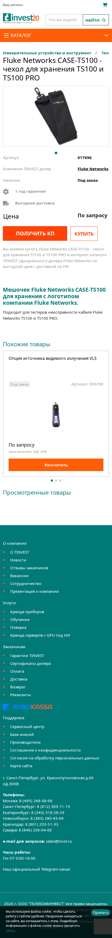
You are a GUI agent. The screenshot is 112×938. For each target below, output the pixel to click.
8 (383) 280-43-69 (47, 818)
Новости (18, 559)
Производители (25, 742)
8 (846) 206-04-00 (35, 830)
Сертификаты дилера (30, 663)
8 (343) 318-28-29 (47, 812)
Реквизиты (20, 694)
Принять (101, 912)
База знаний (22, 734)
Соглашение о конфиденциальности (45, 750)
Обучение (19, 619)
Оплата (17, 671)
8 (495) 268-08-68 (35, 800)
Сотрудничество (25, 583)
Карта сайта (21, 765)
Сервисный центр (27, 726)
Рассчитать (56, 464)
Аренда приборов (27, 611)
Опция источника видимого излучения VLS (53, 358)
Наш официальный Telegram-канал (36, 869)
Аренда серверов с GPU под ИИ (40, 635)
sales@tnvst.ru (59, 841)
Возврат (18, 686)
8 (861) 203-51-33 (41, 824)
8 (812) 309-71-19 (53, 806)
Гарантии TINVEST (27, 655)
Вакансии (19, 575)
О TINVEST (19, 552)
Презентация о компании (34, 591)
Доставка (18, 679)
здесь (10, 930)
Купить (84, 234)
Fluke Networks (93, 168)
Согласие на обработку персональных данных (54, 757)
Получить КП (35, 233)
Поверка (18, 627)
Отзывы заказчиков (29, 567)
